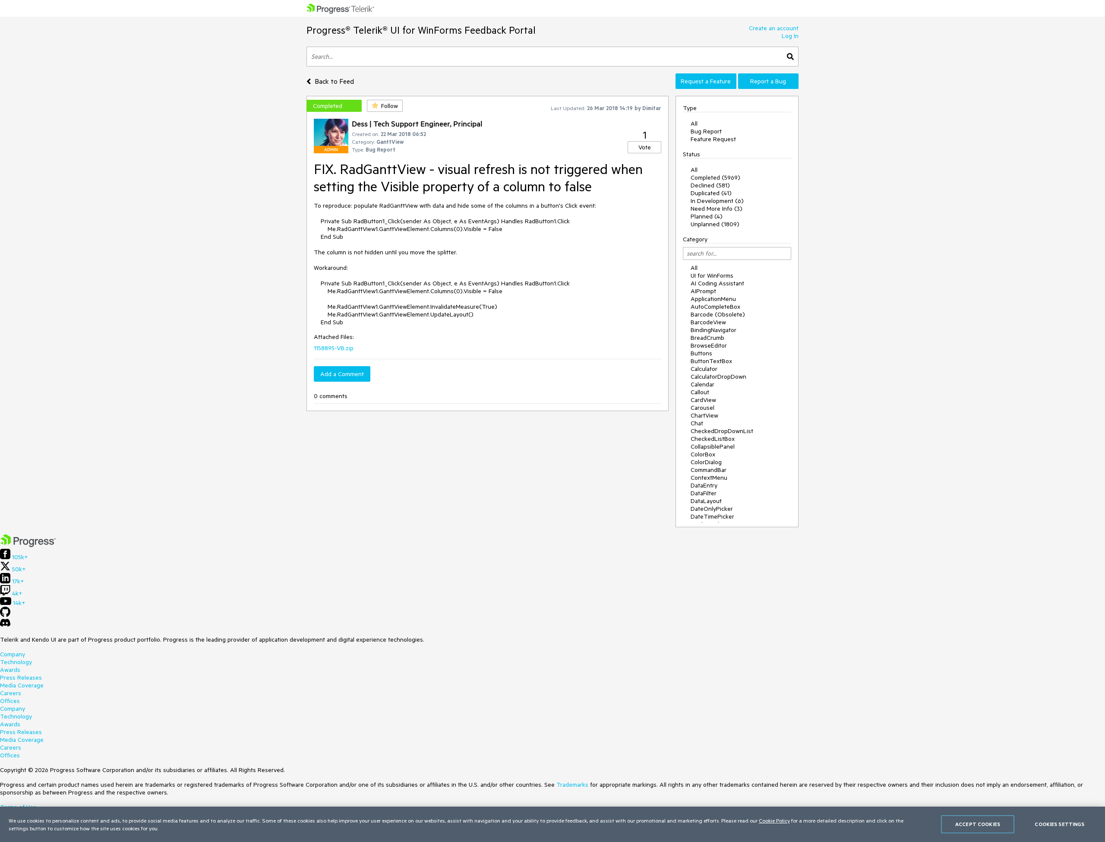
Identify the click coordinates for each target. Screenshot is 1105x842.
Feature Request (713, 139)
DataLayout (706, 501)
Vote (644, 147)
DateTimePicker (712, 516)
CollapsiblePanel (713, 446)
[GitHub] (5, 615)
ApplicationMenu (713, 299)
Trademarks (572, 784)
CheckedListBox (713, 439)
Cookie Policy (774, 820)
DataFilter (704, 493)
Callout (700, 392)
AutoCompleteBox (715, 306)
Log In (790, 36)
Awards (10, 670)
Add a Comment (342, 374)
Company (12, 654)
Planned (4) (707, 216)
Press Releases (21, 677)
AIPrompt (703, 291)
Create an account (774, 28)
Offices (10, 701)
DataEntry (704, 485)
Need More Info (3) (716, 208)
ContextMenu (709, 477)
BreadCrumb (707, 338)
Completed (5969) (715, 177)
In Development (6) (717, 201)
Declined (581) (710, 185)
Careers (10, 693)
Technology (16, 662)
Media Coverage (22, 685)
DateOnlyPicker (712, 509)
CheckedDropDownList (722, 431)
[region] (552, 824)
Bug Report (706, 131)
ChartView (704, 415)
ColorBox (703, 454)
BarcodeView (708, 322)
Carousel (702, 408)
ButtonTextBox (711, 361)
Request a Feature (706, 81)
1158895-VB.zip (334, 348)
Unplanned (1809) (715, 224)
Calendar (702, 384)
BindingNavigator (713, 330)
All (694, 123)
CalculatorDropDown (718, 376)
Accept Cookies (977, 824)
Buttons (701, 353)
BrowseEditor (709, 345)
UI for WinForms (712, 275)
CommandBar (708, 470)
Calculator (704, 369)
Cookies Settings (1059, 824)
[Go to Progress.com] (28, 545)
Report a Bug (768, 81)
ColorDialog (706, 462)
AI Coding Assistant (717, 283)
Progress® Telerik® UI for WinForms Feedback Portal (421, 30)
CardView (703, 400)
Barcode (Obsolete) (718, 314)
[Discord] (5, 625)
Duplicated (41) (711, 193)
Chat (697, 423)
